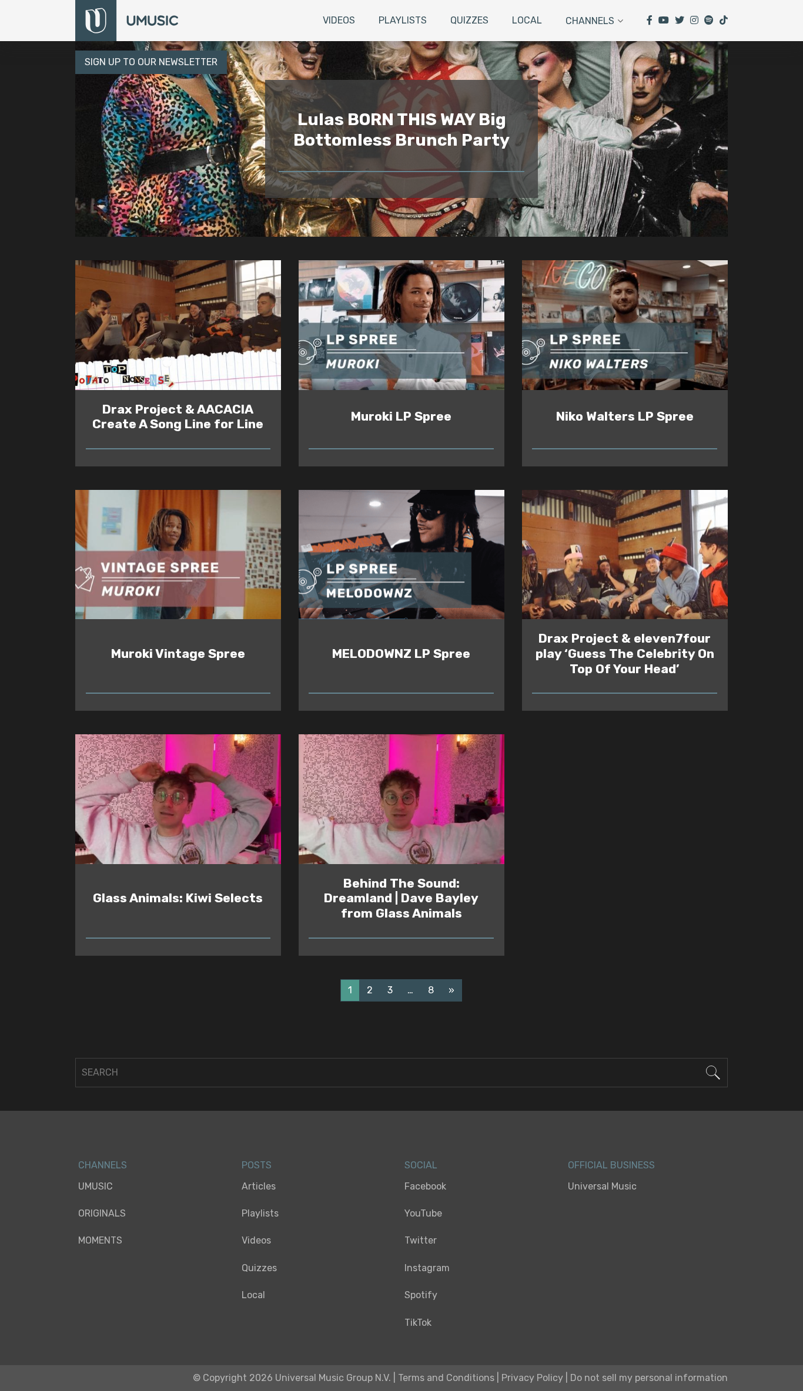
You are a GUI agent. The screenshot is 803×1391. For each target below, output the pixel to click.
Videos (339, 20)
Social (420, 1165)
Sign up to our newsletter (151, 62)
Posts (257, 1165)
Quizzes (469, 20)
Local (527, 20)
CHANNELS (102, 1165)
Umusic (95, 1186)
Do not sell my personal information (649, 1377)
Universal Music (602, 1186)
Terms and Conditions (446, 1377)
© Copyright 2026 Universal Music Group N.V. (292, 1377)
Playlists (403, 20)
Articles (259, 1186)
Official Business (611, 1165)
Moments (100, 1240)
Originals (102, 1213)
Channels (590, 20)
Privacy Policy (532, 1377)
